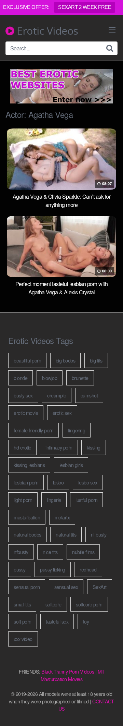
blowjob (49, 377)
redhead (88, 569)
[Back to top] (111, 711)
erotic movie (26, 412)
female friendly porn (33, 430)
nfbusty (21, 551)
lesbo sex (87, 482)
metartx (62, 517)
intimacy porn (58, 447)
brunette (80, 377)
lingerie (54, 499)
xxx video (23, 638)
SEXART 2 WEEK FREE (84, 7)
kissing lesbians (29, 464)
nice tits (50, 551)
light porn (23, 499)
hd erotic (22, 447)
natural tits (66, 534)
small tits (22, 604)
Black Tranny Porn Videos (67, 671)
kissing (93, 447)
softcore (53, 604)
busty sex (23, 395)
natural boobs (27, 534)
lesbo (58, 482)
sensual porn (27, 586)
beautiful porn (27, 360)
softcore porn (89, 604)
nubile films (83, 551)
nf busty (99, 534)
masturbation (27, 517)
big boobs (66, 360)
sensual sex (66, 586)
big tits (96, 360)
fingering (76, 430)
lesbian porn (26, 482)
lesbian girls (71, 464)
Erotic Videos (46, 31)
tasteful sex (57, 621)
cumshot (89, 395)
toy (86, 621)
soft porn (22, 621)
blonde (20, 377)
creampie (56, 395)
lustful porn (86, 499)
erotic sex (62, 412)
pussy (20, 569)
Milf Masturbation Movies (73, 675)
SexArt (100, 586)
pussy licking (52, 569)
